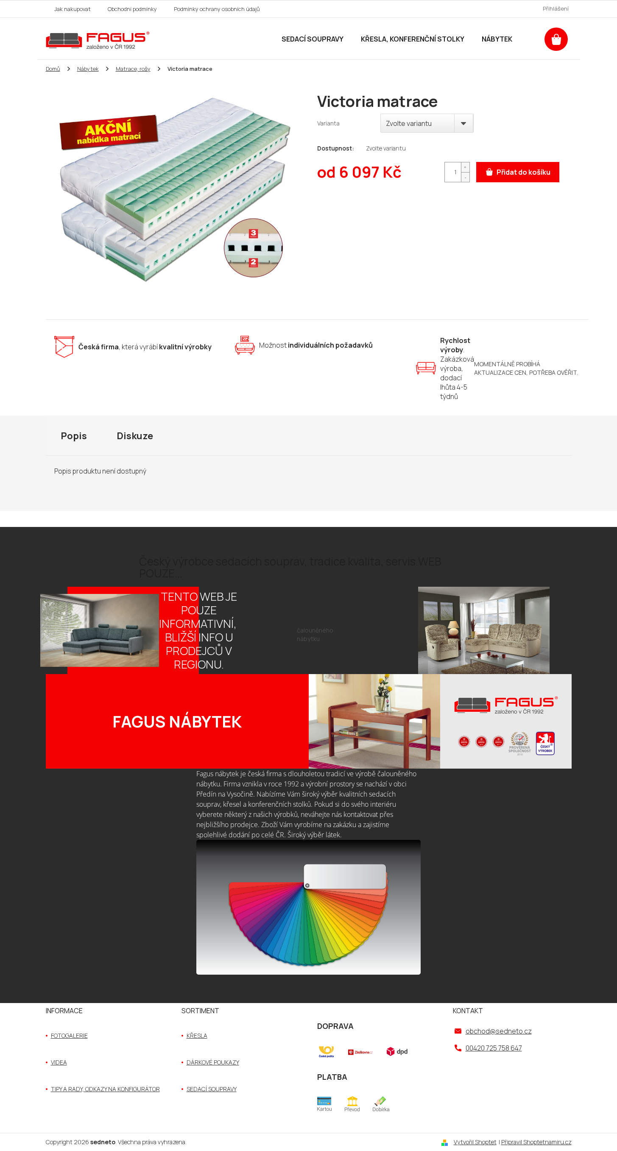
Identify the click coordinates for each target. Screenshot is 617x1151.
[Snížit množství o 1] (465, 177)
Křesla (197, 1035)
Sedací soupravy (212, 1089)
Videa (59, 1062)
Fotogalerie (69, 1035)
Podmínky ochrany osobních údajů (217, 9)
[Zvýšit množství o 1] (465, 167)
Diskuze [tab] (135, 435)
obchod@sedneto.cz (499, 1031)
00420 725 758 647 (494, 1048)
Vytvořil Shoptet (475, 1142)
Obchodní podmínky (132, 9)
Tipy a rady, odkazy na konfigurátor (105, 1089)
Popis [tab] (74, 435)
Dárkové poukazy (213, 1062)
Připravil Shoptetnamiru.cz (536, 1142)
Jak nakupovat (72, 9)
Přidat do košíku (523, 172)
